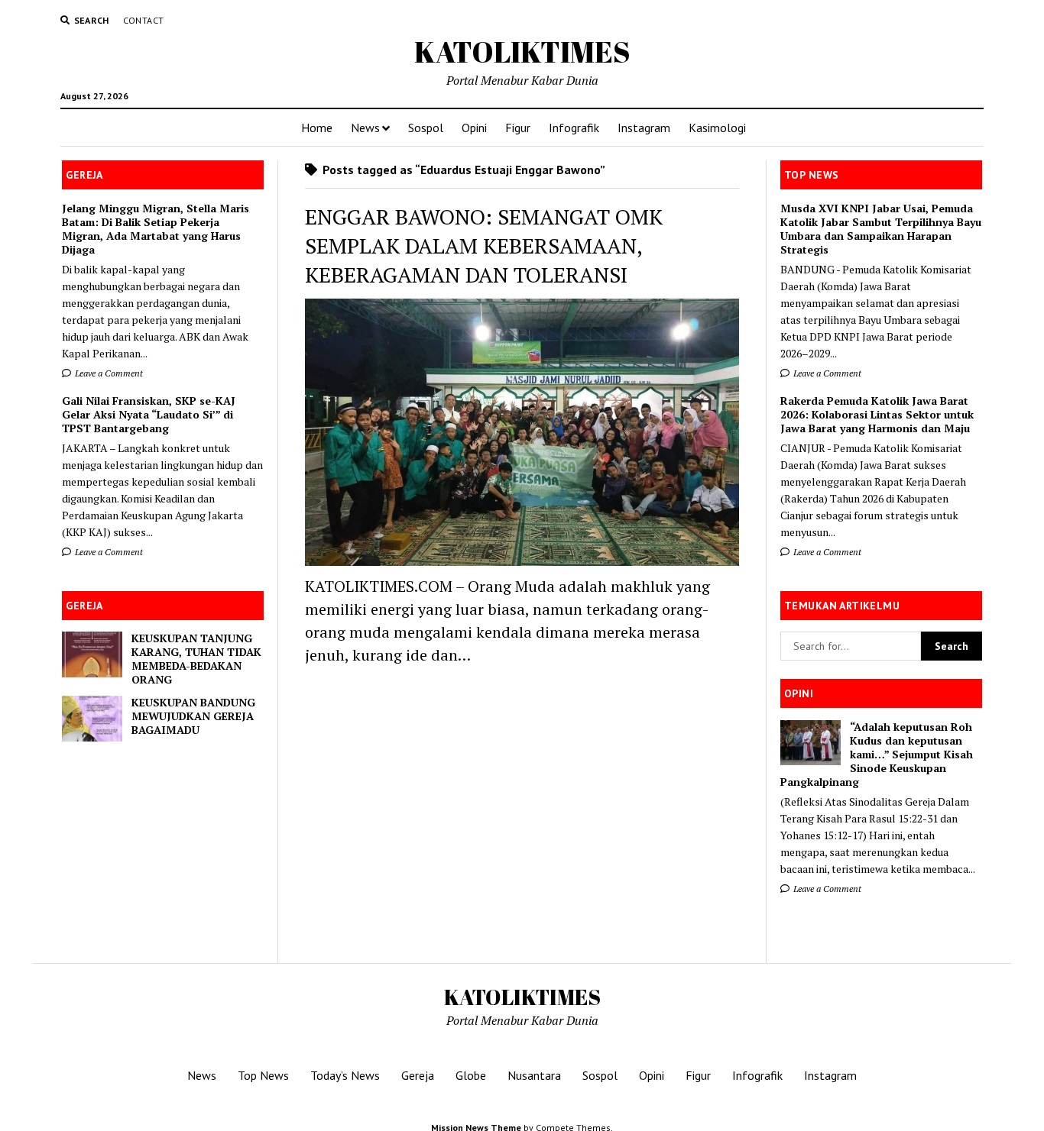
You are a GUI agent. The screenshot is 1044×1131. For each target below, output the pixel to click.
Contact (143, 20)
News (365, 127)
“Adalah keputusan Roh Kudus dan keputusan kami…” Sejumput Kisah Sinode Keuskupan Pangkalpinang (876, 754)
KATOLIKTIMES (522, 51)
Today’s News (345, 1075)
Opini (474, 127)
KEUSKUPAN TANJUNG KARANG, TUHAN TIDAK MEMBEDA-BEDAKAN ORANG (196, 659)
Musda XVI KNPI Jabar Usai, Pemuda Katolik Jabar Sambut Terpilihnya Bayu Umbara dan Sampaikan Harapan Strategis (880, 229)
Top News (263, 1075)
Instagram (644, 127)
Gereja (417, 1075)
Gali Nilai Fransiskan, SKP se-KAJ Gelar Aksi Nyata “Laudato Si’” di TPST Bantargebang (148, 414)
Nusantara (534, 1075)
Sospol (425, 127)
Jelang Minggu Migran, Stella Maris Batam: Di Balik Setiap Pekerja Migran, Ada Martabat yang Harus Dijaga (155, 229)
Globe (471, 1075)
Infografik (574, 127)
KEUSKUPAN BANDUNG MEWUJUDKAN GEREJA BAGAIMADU (193, 716)
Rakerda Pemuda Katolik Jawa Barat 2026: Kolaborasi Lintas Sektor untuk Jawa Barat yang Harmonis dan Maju (877, 414)
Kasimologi (717, 127)
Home (316, 127)
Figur (517, 127)
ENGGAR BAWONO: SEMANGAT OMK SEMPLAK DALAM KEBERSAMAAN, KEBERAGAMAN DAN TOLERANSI (484, 245)
